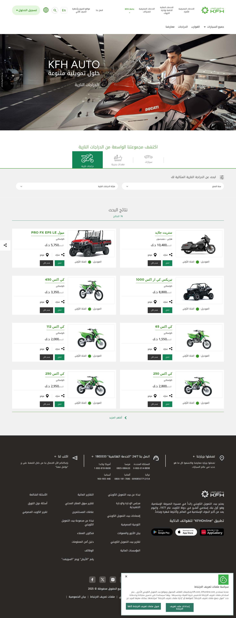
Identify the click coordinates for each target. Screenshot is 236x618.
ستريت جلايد (163, 232)
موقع (150, 255)
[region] (177, 594)
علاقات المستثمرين (83, 511)
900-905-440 (104, 479)
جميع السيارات (215, 26)
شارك (165, 255)
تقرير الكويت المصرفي (34, 511)
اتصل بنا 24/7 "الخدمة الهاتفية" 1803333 (122, 456)
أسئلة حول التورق (37, 503)
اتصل (167, 263)
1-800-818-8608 (102, 468)
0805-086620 (123, 468)
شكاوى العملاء (85, 533)
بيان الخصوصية (77, 596)
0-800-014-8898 (141, 468)
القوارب (195, 26)
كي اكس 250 (162, 373)
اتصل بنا (99, 10)
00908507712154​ (141, 479)
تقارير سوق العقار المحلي (79, 503)
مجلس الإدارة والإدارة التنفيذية (128, 505)
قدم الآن (154, 263)
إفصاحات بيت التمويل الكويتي (123, 515)
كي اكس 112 (55, 326)
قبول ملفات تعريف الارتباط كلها (143, 606)
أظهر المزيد (116, 417)
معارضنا (170, 26)
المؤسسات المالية (130, 550)
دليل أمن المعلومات (83, 541)
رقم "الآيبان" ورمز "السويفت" (77, 559)
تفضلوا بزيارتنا (206, 456)
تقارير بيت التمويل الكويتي (125, 541)
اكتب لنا (63, 456)
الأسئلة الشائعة (38, 494)
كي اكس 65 (163, 326)
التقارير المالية (86, 494)
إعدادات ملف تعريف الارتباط (179, 607)
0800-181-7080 (122, 479)
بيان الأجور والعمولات (128, 533)
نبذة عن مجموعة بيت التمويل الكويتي (78, 522)
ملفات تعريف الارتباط (102, 596)
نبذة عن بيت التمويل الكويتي (124, 494)
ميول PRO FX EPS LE (47, 232)
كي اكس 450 (54, 279)
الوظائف (89, 550)
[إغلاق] (126, 576)
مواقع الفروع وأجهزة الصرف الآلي (81, 10)
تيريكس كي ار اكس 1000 (154, 279)
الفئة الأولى (188, 261)
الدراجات (183, 26)
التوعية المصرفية (130, 524)
